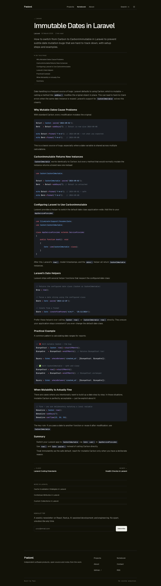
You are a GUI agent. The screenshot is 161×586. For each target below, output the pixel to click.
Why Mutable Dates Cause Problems (50, 59)
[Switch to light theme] (134, 7)
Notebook (81, 7)
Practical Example (43, 74)
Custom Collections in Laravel (46, 501)
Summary (40, 81)
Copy (123, 122)
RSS (118, 570)
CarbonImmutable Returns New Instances (52, 63)
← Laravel (38, 18)
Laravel (37, 33)
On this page (41, 55)
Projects (70, 7)
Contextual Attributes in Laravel (46, 495)
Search (125, 7)
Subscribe (121, 528)
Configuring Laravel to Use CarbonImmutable (53, 67)
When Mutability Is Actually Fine (48, 77)
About (91, 7)
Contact (120, 564)
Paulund (28, 6)
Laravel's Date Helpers (44, 70)
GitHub (98, 570)
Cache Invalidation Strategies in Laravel (50, 489)
